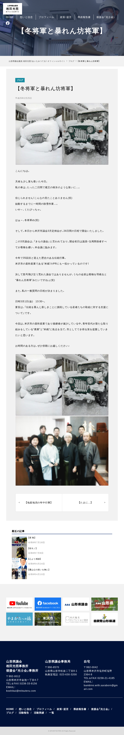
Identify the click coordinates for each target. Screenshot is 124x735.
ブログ (20, 80)
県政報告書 (84, 17)
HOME (10, 17)
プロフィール (46, 17)
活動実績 (39, 712)
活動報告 (24, 712)
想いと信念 (26, 17)
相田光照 (12, 9)
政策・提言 (66, 17)
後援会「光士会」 (105, 17)
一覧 (51, 712)
